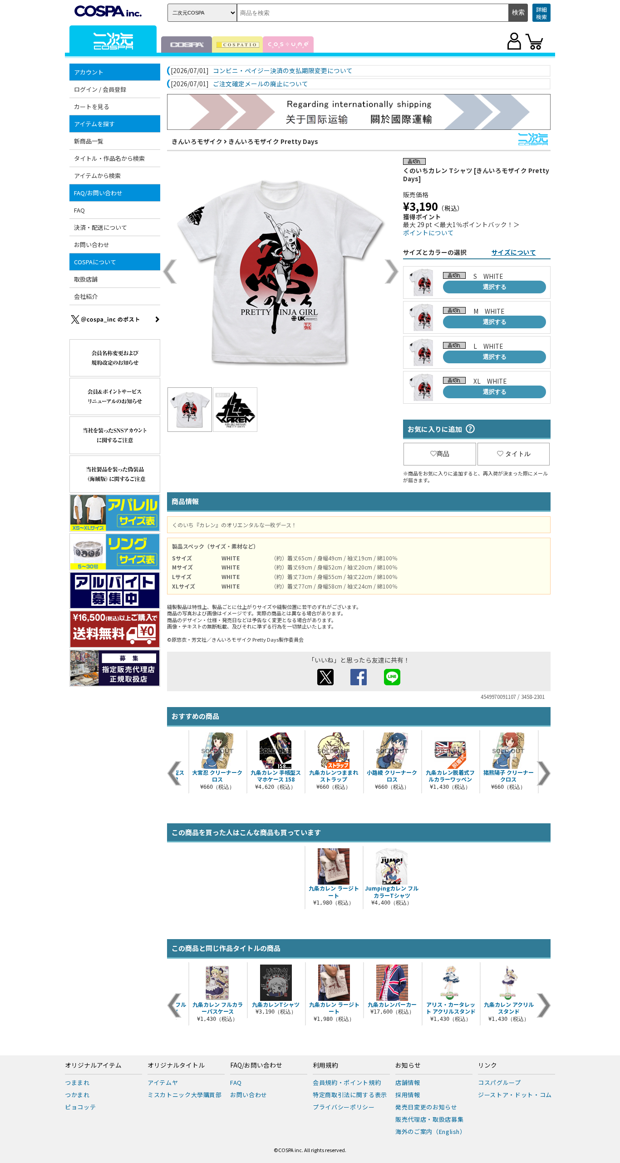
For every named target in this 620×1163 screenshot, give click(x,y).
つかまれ (77, 1094)
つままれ (77, 1082)
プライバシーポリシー (344, 1107)
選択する (495, 286)
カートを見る (91, 106)
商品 (443, 453)
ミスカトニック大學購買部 (185, 1094)
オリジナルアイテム (93, 1065)
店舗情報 (407, 1082)
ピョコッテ (80, 1107)
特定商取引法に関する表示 (350, 1094)
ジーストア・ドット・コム (515, 1094)
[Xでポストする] (325, 682)
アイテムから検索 (97, 175)
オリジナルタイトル (176, 1065)
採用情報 (407, 1094)
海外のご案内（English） (430, 1131)
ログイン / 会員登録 (100, 89)
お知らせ (408, 1065)
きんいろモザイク (197, 141)
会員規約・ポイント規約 (347, 1082)
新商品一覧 (88, 141)
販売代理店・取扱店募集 (429, 1119)
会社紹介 (86, 296)
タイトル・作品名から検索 (109, 158)
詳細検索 (541, 12)
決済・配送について (100, 227)
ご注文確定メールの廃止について (260, 84)
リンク (487, 1065)
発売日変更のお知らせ (426, 1107)
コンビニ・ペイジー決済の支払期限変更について (283, 71)
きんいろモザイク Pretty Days (273, 141)
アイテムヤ (163, 1082)
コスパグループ (499, 1082)
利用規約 (325, 1065)
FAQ (79, 210)
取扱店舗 (86, 279)
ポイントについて (428, 232)
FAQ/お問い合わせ (256, 1065)
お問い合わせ (91, 244)
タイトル (518, 453)
